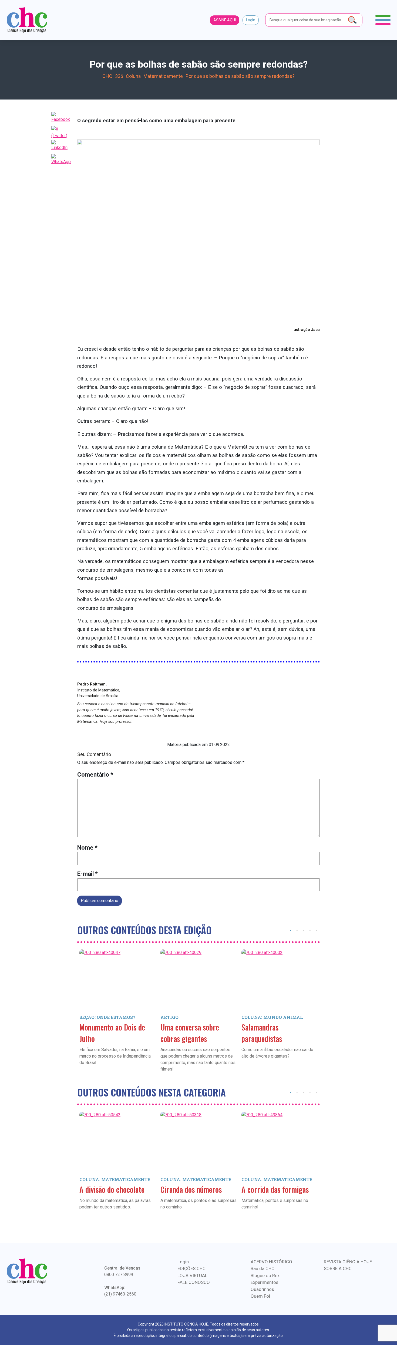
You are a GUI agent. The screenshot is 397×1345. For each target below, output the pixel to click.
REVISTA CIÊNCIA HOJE (348, 1261)
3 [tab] (303, 930)
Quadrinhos (262, 1289)
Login (250, 20)
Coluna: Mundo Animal (272, 1017)
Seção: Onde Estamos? (107, 1017)
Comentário (95, 774)
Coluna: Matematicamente (114, 1179)
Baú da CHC (262, 1268)
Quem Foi (260, 1296)
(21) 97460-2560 (120, 1294)
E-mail (87, 873)
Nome (87, 847)
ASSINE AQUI (224, 20)
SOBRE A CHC (338, 1268)
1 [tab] (290, 930)
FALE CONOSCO (193, 1282)
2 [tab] (297, 930)
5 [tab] (316, 930)
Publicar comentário (99, 900)
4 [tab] (310, 930)
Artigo (169, 1017)
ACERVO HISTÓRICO (271, 1261)
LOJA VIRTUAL (192, 1275)
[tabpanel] (117, 1015)
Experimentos (264, 1282)
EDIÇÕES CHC (191, 1268)
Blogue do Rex (265, 1275)
